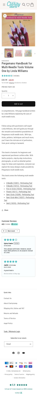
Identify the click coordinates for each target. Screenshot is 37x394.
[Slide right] (35, 53)
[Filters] (4, 231)
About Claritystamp (10, 303)
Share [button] (6, 210)
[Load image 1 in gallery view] (9, 53)
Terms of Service (10, 318)
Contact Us (8, 298)
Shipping (11, 82)
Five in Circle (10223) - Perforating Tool (20, 189)
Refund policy (26, 371)
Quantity (4, 91)
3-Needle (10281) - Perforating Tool (19, 183)
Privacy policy (8, 374)
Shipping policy (30, 374)
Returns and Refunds (11, 313)
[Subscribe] (30, 344)
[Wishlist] (28, 5)
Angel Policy (8, 323)
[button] (4, 5)
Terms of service (19, 374)
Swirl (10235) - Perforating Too (17, 203)
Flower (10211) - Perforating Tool (18, 192)
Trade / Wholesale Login (12, 331)
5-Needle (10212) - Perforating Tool (19, 186)
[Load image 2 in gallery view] (18, 53)
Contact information (19, 378)
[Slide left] (2, 53)
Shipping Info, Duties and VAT (14, 308)
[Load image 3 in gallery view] (28, 53)
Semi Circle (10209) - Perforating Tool (20, 195)
